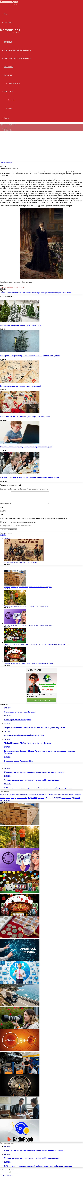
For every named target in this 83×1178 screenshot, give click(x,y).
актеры (14, 794)
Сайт (1, 515)
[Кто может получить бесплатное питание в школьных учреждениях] (19, 473)
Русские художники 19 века (17, 50)
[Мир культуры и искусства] (9, 4)
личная (2, 798)
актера (2, 794)
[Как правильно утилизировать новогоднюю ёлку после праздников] (19, 352)
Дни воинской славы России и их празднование (20, 562)
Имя (2, 507)
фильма (42, 798)
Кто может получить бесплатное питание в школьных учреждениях (30, 477)
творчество (32, 798)
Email (2, 511)
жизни (41, 794)
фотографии (64, 798)
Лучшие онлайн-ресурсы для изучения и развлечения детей (26, 447)
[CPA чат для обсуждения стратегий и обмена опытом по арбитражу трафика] (15, 623)
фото (48, 797)
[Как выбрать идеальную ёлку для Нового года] (19, 321)
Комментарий (5, 504)
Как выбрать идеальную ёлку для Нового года (20, 325)
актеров (8, 794)
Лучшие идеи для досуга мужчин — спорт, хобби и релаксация (26, 606)
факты (38, 798)
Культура (8, 67)
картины (69, 794)
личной (8, 798)
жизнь (48, 794)
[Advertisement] (41, 147)
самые (22, 798)
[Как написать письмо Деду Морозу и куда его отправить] (19, 412)
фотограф (56, 797)
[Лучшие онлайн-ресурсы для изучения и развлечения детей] (19, 443)
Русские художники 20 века (17, 58)
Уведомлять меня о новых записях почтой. (17, 526)
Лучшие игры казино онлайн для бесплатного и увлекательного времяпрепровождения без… (36, 644)
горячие (30, 794)
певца (18, 798)
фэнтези (69, 798)
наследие (13, 798)
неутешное (20, 287)
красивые (77, 794)
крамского (12, 287)
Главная (2, 163)
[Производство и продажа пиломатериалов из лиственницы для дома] (15, 585)
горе (1, 287)
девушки (35, 794)
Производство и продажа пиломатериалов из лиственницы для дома (28, 587)
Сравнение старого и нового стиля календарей (20, 386)
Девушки (11, 100)
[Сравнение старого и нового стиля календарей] (19, 382)
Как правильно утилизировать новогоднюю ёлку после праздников (30, 356)
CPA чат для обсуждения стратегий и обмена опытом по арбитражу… (28, 625)
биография (25, 794)
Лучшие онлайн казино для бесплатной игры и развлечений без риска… (29, 663)
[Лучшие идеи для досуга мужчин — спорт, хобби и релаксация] (15, 604)
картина (6, 287)
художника (5, 800)
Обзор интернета (14, 83)
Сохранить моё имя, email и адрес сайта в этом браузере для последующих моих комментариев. (35, 518)
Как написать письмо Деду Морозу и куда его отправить (25, 416)
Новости (8, 75)
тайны (25, 798)
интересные (56, 794)
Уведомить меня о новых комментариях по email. (19, 522)
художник (76, 798)
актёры (19, 794)
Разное (10, 108)
